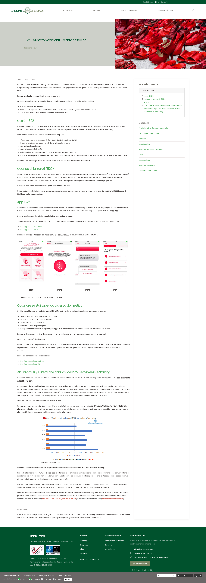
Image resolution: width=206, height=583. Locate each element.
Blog (156, 2)
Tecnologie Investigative (149, 133)
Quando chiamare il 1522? (154, 99)
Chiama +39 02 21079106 (144, 553)
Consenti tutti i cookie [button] (166, 576)
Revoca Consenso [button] (185, 576)
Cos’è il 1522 (149, 96)
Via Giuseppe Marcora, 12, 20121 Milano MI (151, 557)
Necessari (23, 579)
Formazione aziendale (148, 171)
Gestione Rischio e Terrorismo (151, 149)
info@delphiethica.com (143, 549)
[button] (193, 10)
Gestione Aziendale (147, 165)
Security (142, 139)
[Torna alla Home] (27, 10)
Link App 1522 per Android (31, 226)
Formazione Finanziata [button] (129, 10)
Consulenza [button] (96, 10)
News (141, 155)
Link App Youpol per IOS (30, 364)
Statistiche (47, 579)
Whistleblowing (141, 563)
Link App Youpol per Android (32, 361)
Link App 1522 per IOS (29, 229)
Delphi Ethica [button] (148, 2)
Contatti (164, 2)
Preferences (35, 579)
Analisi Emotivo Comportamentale (153, 128)
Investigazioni (144, 144)
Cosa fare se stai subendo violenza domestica (163, 105)
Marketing (58, 579)
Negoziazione (144, 160)
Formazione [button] (68, 10)
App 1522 (147, 102)
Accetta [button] (67, 580)
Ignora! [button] (198, 576)
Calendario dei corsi (165, 10)
